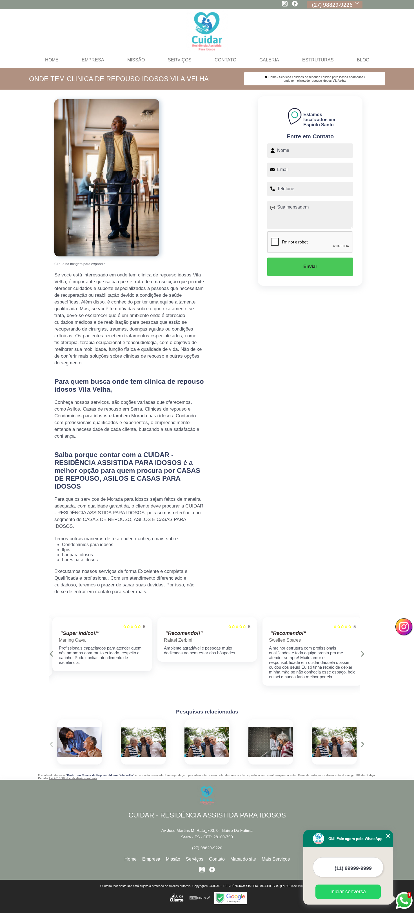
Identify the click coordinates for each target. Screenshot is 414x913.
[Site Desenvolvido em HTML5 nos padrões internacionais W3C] (199, 898)
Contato (225, 59)
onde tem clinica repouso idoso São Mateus (245, 741)
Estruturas (318, 59)
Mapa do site (243, 859)
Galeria (269, 59)
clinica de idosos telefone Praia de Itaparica (309, 741)
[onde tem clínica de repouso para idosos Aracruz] (79, 741)
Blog (363, 59)
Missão (136, 59)
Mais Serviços (276, 859)
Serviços (180, 59)
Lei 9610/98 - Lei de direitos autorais (73, 778)
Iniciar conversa (348, 891)
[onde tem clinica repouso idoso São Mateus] (270, 741)
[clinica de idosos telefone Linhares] (207, 741)
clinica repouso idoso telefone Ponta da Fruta (117, 741)
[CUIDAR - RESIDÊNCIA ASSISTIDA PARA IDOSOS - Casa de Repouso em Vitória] (207, 31)
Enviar (310, 266)
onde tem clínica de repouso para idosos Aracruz (54, 741)
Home (52, 59)
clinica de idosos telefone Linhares (182, 742)
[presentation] (51, 653)
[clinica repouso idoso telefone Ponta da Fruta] (143, 741)
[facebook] (295, 4)
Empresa (93, 59)
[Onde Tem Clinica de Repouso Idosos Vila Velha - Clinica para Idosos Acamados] (106, 177)
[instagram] (285, 4)
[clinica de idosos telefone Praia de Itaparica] (334, 741)
